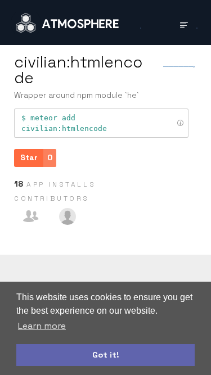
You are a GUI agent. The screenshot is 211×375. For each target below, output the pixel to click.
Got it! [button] (105, 355)
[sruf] (67, 216)
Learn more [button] (42, 326)
